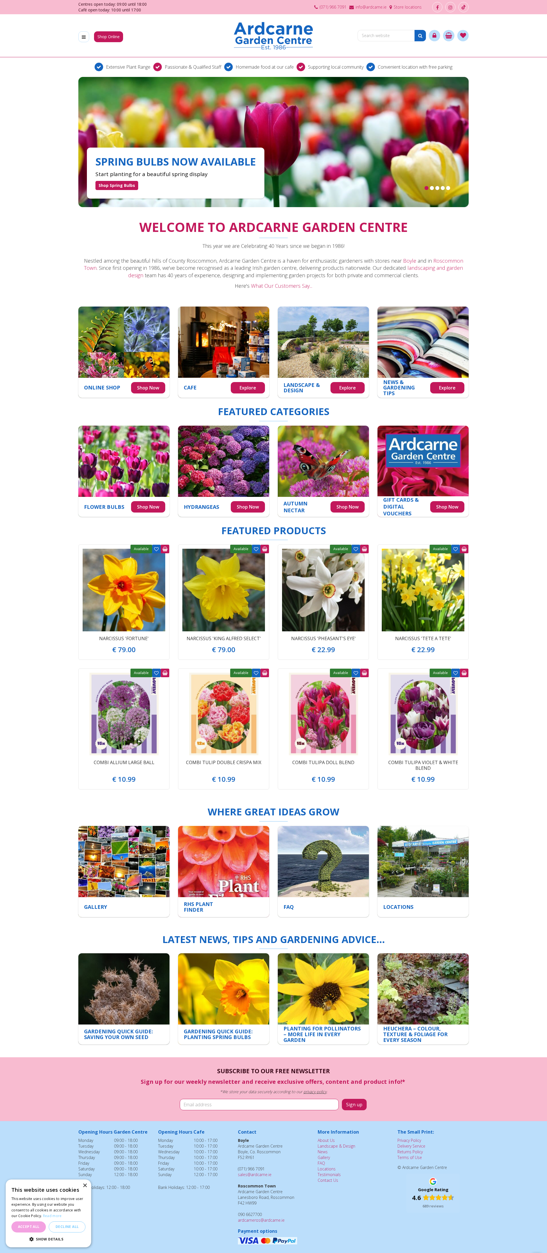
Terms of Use (409, 1157)
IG (450, 7)
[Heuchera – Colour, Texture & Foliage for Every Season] (423, 998)
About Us (326, 1140)
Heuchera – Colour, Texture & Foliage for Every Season (415, 1034)
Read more (52, 1215)
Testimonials (329, 1174)
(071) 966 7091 (333, 7)
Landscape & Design (336, 1146)
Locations (327, 1169)
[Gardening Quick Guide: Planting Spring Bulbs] (223, 998)
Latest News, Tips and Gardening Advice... (273, 939)
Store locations (408, 7)
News (323, 1151)
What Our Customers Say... (281, 285)
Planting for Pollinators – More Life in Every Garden (322, 1034)
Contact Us (328, 1180)
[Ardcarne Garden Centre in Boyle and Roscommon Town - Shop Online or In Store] (274, 35)
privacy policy (314, 1091)
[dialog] (48, 1213)
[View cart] (448, 35)
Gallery (324, 1157)
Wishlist (156, 549)
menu (83, 36)
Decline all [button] (67, 1226)
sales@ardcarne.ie (255, 1174)
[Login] (434, 35)
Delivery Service (411, 1146)
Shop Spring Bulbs (117, 185)
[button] (48, 1239)
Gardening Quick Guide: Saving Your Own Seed (118, 1034)
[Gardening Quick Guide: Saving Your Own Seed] (124, 998)
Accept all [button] (29, 1226)
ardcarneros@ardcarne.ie (261, 1220)
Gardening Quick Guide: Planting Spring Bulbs (218, 1034)
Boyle (409, 260)
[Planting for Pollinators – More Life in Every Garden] (323, 998)
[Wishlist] (463, 35)
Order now (165, 549)
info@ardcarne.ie (371, 7)
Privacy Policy (409, 1140)
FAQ (321, 1163)
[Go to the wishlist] (463, 35)
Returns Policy (410, 1151)
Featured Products (273, 530)
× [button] (85, 1185)
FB (437, 7)
